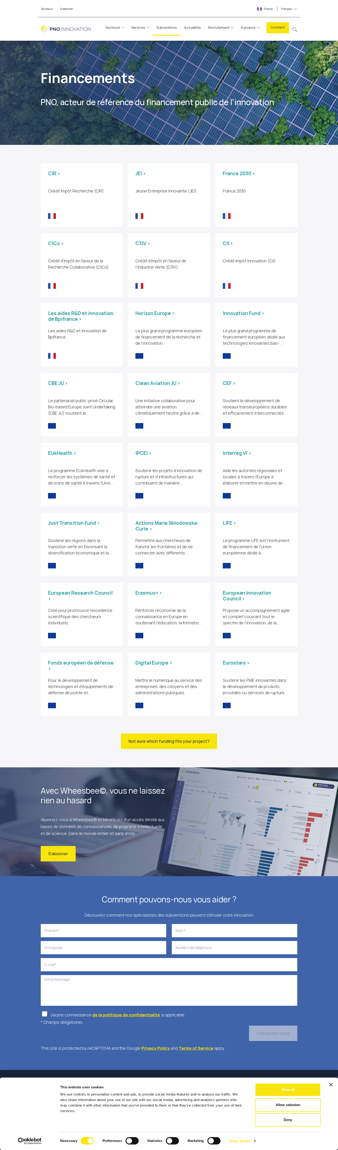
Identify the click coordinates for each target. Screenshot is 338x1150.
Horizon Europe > (155, 313)
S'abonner (58, 853)
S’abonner (66, 9)
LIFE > (229, 523)
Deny (288, 1120)
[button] (294, 29)
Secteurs (112, 27)
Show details (239, 1141)
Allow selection (288, 1105)
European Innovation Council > (247, 596)
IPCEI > (143, 453)
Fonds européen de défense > (81, 666)
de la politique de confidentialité (126, 1015)
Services (138, 27)
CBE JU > (58, 383)
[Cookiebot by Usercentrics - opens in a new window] (30, 1141)
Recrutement (218, 27)
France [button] (278, 9)
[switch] (132, 1140)
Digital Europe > (153, 663)
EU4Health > (62, 453)
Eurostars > (236, 663)
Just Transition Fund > (74, 523)
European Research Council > (80, 596)
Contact (278, 27)
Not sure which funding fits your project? (169, 741)
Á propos (248, 27)
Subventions (166, 27)
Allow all (288, 1090)
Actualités (192, 27)
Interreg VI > (237, 453)
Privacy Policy (155, 1048)
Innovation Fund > (243, 313)
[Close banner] (330, 1084)
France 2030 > (239, 173)
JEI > (140, 173)
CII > (228, 243)
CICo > (56, 243)
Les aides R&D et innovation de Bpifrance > (80, 316)
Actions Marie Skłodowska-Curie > (167, 526)
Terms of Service (196, 1048)
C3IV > (142, 243)
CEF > (229, 383)
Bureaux (47, 9)
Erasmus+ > (148, 593)
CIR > (54, 173)
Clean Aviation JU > (157, 383)
